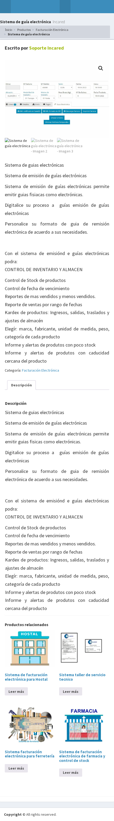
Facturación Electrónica (52, 30)
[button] (5, 6)
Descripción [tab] (21, 385)
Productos (24, 30)
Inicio (8, 29)
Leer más (16, 691)
